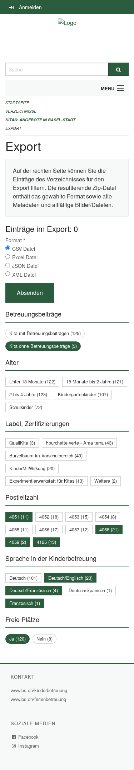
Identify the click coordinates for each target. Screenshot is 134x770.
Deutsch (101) (23, 577)
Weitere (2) (105, 480)
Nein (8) (44, 638)
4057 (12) (79, 529)
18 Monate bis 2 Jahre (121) (94, 381)
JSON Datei (25, 265)
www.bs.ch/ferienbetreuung (39, 699)
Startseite (17, 102)
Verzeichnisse (20, 111)
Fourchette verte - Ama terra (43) (79, 442)
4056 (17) (49, 529)
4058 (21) (109, 529)
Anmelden (30, 7)
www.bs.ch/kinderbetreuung (40, 690)
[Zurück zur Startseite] (67, 38)
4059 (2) (17, 541)
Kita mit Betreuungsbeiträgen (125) (45, 333)
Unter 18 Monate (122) (32, 381)
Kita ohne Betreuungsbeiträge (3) (43, 345)
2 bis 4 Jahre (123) (28, 394)
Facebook (28, 736)
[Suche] (118, 69)
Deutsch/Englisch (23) (70, 577)
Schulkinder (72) (25, 407)
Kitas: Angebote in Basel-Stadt (40, 119)
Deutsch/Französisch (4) (33, 590)
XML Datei (24, 274)
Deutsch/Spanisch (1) (90, 590)
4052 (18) (49, 516)
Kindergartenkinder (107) (83, 394)
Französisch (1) (24, 603)
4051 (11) (19, 516)
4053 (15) (79, 516)
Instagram (29, 745)
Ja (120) (17, 638)
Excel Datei (25, 257)
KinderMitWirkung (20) (32, 468)
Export (13, 128)
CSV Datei (23, 248)
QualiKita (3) (22, 442)
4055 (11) (19, 529)
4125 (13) (46, 541)
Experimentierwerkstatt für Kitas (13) (46, 480)
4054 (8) (107, 516)
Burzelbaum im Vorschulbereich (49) (46, 455)
